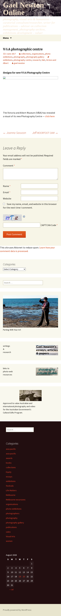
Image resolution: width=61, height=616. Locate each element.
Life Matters (11, 490)
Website (7, 198)
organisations (38, 53)
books (9, 462)
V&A (43, 60)
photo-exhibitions (13, 508)
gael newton (19, 63)
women (9, 541)
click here (50, 116)
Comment (9, 165)
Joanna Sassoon (14, 133)
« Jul (11, 589)
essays (9, 476)
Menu (6, 37)
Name (7, 186)
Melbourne (10, 495)
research (37, 60)
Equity (8, 472)
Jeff (45, 133)
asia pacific (11, 449)
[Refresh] (24, 216)
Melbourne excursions (15, 499)
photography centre (23, 60)
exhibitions (11, 481)
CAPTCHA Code (48, 225)
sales (8, 531)
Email (6, 192)
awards (9, 458)
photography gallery (35, 57)
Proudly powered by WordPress (17, 610)
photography (19, 57)
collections (26, 53)
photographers (12, 513)
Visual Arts (10, 536)
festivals (10, 485)
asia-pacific (11, 453)
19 (20, 576)
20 (24, 576)
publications (11, 527)
